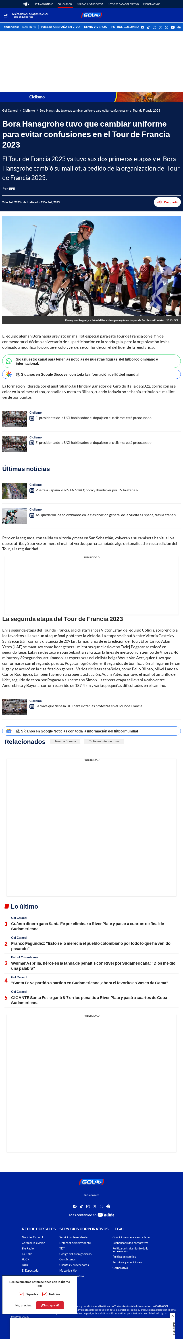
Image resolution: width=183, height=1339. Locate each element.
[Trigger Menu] (6, 15)
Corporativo (120, 1267)
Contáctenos (67, 1259)
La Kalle (27, 1254)
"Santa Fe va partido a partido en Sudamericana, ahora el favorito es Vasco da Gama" (89, 982)
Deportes (32, 1294)
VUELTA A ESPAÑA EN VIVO (60, 27)
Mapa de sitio (68, 1270)
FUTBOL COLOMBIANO (127, 27)
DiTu (25, 1265)
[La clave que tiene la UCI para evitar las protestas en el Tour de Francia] (14, 707)
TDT (62, 1248)
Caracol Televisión (33, 1242)
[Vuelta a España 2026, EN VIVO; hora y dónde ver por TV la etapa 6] (14, 491)
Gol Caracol (65, 4)
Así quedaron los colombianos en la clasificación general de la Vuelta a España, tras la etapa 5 (105, 515)
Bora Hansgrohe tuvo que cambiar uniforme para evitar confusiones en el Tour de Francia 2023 (100, 110)
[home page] (26, 4)
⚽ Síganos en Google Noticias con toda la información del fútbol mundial (77, 731)
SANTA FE (29, 27)
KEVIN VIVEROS (95, 27)
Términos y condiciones (127, 1262)
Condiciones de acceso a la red (131, 1237)
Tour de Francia (65, 741)
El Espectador (31, 1270)
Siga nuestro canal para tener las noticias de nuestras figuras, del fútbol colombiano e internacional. (87, 361)
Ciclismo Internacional (104, 741)
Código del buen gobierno (75, 1254)
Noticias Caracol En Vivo (123, 4)
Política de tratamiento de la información (130, 1250)
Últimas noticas (43, 4)
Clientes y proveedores (74, 1265)
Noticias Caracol (32, 1237)
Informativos (151, 4)
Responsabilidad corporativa (130, 1242)
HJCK (25, 1259)
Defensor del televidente (75, 1242)
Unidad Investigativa (90, 4)
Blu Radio (28, 1248)
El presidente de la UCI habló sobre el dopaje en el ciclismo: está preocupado (93, 417)
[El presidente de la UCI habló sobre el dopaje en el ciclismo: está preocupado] (14, 419)
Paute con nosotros (71, 1276)
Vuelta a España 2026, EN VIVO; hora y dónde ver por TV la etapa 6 (86, 490)
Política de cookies (124, 1257)
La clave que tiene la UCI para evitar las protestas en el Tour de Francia (88, 706)
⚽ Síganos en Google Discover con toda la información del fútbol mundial (77, 374)
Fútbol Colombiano (24, 957)
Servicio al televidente (73, 1237)
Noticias (54, 1294)
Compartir (171, 202)
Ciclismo (29, 110)
